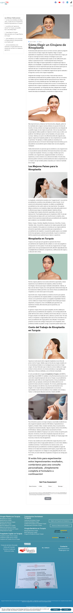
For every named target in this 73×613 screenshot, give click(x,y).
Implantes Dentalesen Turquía (32, 520)
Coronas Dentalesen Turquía (31, 522)
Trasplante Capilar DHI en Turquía (8, 537)
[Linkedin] (67, 2)
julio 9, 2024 (33, 41)
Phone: (50, 486)
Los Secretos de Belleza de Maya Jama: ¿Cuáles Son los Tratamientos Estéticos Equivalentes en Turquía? (14, 21)
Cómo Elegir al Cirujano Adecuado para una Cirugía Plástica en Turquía (14, 34)
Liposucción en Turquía (5, 520)
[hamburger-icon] (71, 6)
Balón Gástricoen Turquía (30, 532)
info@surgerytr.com (64, 550)
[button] (61, 531)
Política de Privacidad (9, 547)
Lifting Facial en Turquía (6, 530)
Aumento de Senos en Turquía (7, 522)
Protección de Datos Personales (9, 545)
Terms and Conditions (47, 492)
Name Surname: (33, 486)
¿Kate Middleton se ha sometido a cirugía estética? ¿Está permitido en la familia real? (13, 40)
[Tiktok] (71, 2)
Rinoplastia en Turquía (5, 518)
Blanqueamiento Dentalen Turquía (33, 525)
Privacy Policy (62, 492)
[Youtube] (59, 2)
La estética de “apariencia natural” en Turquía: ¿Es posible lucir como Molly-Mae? (13, 28)
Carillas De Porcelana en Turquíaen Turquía (35, 523)
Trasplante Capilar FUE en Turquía (9, 536)
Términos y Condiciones (9, 549)
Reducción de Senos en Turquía (8, 527)
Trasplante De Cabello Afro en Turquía (10, 539)
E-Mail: (40, 486)
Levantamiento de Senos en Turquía (9, 529)
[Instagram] (63, 2)
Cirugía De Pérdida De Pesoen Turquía (33, 534)
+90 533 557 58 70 (64, 548)
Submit (48, 498)
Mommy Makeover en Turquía (7, 525)
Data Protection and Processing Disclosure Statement (39, 493)
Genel (40, 41)
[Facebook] (55, 2)
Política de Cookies (9, 551)
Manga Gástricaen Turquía (31, 530)
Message (60, 486)
